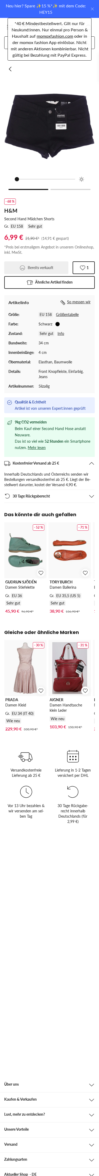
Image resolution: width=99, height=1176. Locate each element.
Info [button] (61, 333)
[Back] (10, 69)
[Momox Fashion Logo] (28, 27)
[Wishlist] (75, 27)
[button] (49, 282)
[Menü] (10, 27)
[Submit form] (86, 43)
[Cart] (88, 27)
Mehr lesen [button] (37, 447)
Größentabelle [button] (67, 314)
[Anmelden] (63, 27)
